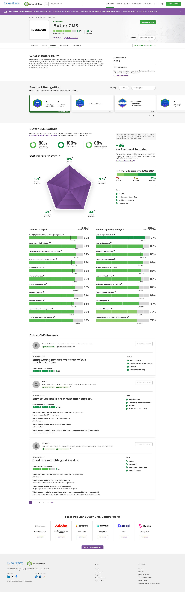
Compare (119, 4)
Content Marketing (40, 17)
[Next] (47, 502)
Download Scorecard (143, 45)
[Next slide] (153, 116)
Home (31, 17)
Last (52, 502)
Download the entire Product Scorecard (43, 135)
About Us (127, 4)
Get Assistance (122, 76)
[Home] (33, 4)
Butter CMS (51, 17)
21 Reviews (57, 38)
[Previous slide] (149, 116)
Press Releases (143, 575)
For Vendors (147, 4)
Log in (97, 569)
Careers (141, 572)
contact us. (129, 11)
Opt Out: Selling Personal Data (149, 583)
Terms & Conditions (145, 577)
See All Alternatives (92, 547)
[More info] (72, 157)
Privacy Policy (143, 580)
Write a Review (173, 4)
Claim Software (148, 22)
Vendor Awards (136, 4)
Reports (98, 575)
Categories (110, 4)
